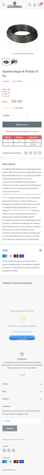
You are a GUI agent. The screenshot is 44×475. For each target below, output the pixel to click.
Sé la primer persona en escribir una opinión (22, 338)
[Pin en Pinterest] (30, 153)
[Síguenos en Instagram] (9, 450)
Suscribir (9, 428)
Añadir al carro (22, 124)
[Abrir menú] (3, 5)
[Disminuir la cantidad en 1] (14, 115)
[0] (39, 4)
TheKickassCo (20, 439)
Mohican (5, 81)
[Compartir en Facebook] (26, 153)
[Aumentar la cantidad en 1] (27, 115)
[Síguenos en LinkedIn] (13, 450)
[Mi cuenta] (34, 4)
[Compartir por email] (40, 153)
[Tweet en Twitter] (35, 153)
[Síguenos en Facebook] (4, 450)
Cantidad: (6, 115)
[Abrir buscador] (29, 4)
